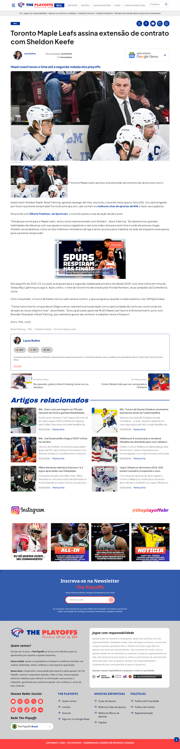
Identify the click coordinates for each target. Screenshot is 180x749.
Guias (117, 5)
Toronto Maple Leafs (65, 329)
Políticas (138, 694)
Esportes (72, 5)
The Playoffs (68, 694)
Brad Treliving (18, 329)
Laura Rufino (30, 53)
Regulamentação (144, 713)
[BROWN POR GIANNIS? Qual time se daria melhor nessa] (70, 542)
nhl (15, 23)
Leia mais (17, 366)
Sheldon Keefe (43, 329)
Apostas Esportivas (109, 694)
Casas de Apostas (102, 5)
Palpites (85, 5)
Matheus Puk (58, 429)
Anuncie (66, 713)
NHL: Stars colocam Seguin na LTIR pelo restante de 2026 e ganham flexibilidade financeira (61, 413)
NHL (30, 329)
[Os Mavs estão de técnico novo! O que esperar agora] (150, 542)
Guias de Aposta (107, 701)
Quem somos (69, 701)
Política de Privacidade (147, 701)
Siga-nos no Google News (76, 719)
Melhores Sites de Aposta (112, 707)
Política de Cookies (145, 707)
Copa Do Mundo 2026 (134, 5)
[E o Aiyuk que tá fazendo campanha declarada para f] (30, 542)
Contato (66, 707)
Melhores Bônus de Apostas (108, 715)
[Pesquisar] (166, 4)
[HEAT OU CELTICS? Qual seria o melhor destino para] (110, 542)
